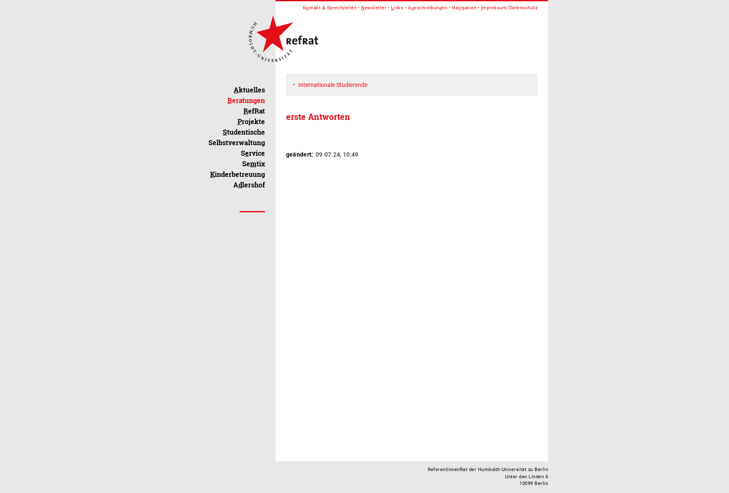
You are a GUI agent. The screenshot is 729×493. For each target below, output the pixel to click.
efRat (254, 110)
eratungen (246, 100)
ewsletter (373, 8)
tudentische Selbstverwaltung (236, 137)
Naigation (464, 8)
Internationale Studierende (332, 84)
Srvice (253, 153)
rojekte (251, 121)
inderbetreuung (237, 174)
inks (397, 8)
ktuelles (249, 89)
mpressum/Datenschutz (509, 8)
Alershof (249, 184)
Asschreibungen (427, 8)
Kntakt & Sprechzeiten (330, 8)
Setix (253, 163)
